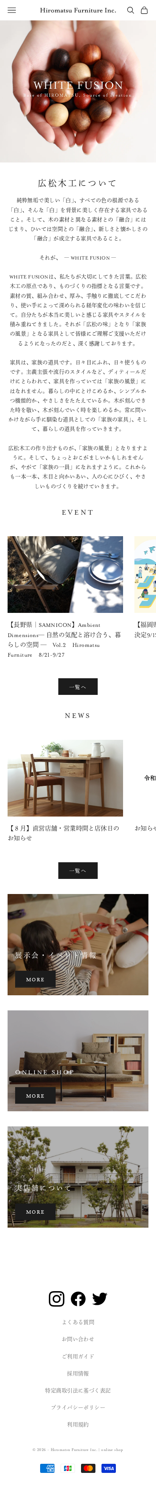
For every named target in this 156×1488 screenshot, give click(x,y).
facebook (78, 1299)
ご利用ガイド (78, 1357)
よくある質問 (78, 1322)
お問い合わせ (78, 1339)
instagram (56, 1299)
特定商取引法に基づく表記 (78, 1391)
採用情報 (78, 1374)
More (35, 979)
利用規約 (78, 1425)
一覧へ (78, 686)
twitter (100, 1299)
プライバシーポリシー (78, 1408)
